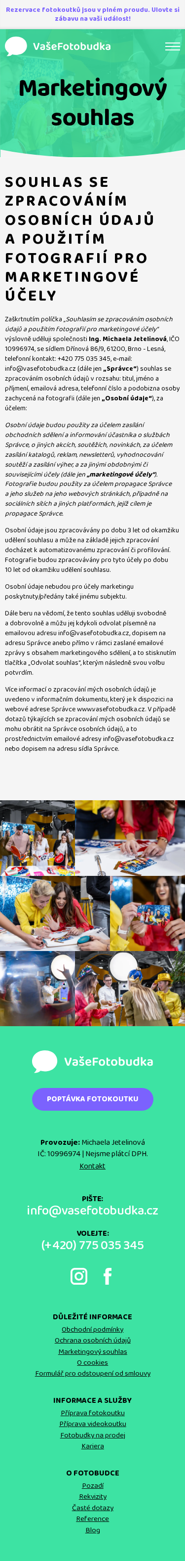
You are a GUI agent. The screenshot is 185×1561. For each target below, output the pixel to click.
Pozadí (93, 1486)
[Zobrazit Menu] (173, 46)
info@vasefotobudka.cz (92, 1211)
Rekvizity (93, 1497)
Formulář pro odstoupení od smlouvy (92, 1374)
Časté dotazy (92, 1508)
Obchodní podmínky (92, 1330)
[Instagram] (79, 1276)
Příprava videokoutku (92, 1424)
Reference (92, 1519)
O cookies (92, 1363)
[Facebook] (107, 1276)
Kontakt (92, 1166)
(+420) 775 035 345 (92, 1246)
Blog (92, 1530)
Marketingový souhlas (92, 1352)
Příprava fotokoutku (93, 1413)
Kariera (92, 1446)
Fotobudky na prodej (92, 1435)
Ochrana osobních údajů (93, 1340)
